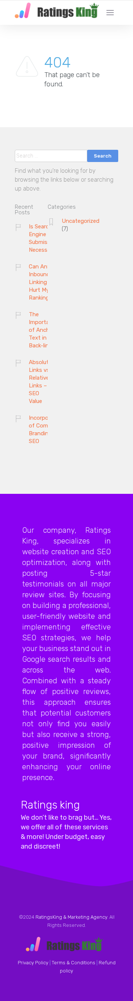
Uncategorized (80, 221)
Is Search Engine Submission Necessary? (43, 238)
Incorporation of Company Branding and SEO (46, 429)
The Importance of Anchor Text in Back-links (43, 330)
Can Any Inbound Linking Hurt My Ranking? (40, 282)
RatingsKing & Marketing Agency (71, 917)
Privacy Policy (33, 962)
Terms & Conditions (73, 962)
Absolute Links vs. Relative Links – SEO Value (40, 381)
